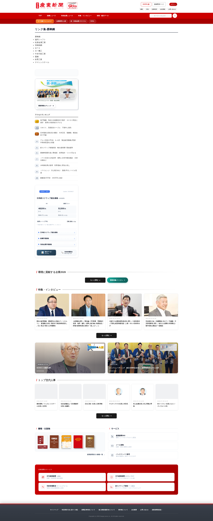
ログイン (173, 4)
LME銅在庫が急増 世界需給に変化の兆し (55, 165)
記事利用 (154, 9)
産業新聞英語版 (156, 510)
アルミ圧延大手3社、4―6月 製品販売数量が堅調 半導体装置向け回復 (58, 141)
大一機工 (38, 51)
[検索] (175, 15)
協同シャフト (40, 39)
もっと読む (94, 280)
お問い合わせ (172, 9)
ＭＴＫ (37, 48)
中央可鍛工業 (40, 54)
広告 (147, 9)
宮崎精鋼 (38, 45)
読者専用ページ (159, 4)
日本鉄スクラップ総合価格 (49, 232)
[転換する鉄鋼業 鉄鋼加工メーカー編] (90, 442)
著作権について (123, 510)
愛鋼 (36, 57)
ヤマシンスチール (42, 62)
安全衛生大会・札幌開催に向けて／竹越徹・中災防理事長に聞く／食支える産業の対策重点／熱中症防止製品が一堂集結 (161, 323)
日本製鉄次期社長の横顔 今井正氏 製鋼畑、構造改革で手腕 (59, 134)
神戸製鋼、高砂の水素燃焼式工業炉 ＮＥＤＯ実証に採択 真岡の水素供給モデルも (59, 121)
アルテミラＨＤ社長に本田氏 (118, 404)
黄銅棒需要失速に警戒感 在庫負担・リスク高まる (58, 153)
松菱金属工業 (40, 42)
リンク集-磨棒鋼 (45, 29)
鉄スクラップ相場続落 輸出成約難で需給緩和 (56, 148)
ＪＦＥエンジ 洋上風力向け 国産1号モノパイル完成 (58, 172)
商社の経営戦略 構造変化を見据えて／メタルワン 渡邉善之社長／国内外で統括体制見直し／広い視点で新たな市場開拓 (52, 323)
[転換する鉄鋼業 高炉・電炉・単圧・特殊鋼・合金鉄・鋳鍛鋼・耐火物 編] (54, 442)
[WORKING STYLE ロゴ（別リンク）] (95, 347)
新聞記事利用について (88, 510)
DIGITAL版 (146, 4)
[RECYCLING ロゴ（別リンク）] (168, 347)
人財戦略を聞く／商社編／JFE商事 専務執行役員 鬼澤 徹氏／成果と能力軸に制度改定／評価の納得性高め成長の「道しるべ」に (88, 323)
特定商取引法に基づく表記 (70, 510)
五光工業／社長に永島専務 (93, 404)
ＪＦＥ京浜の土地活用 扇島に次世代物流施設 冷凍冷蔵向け (59, 159)
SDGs (92, 21)
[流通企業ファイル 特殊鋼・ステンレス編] (66, 442)
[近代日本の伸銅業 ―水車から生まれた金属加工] (42, 442)
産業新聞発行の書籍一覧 (95, 454)
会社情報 (162, 9)
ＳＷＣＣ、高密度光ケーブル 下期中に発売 (55, 127)
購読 (141, 9)
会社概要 (134, 510)
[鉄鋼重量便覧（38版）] (78, 442)
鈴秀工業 (38, 59)
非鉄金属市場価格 (46, 244)
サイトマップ (54, 510)
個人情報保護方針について (107, 510)
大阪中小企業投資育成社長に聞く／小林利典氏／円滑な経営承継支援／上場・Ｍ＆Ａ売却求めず (124, 323)
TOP (40, 15)
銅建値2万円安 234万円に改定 (51, 178)
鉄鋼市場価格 (44, 238)
